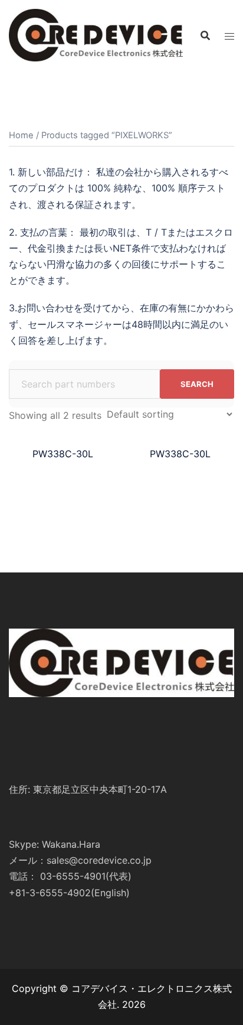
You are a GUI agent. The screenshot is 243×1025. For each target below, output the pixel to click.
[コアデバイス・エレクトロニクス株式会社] (96, 34)
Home (21, 135)
